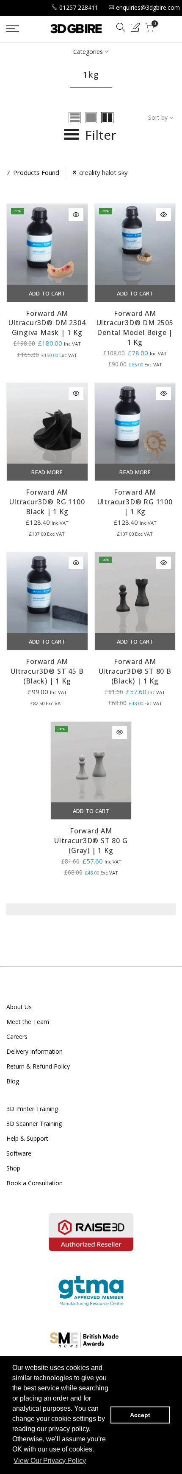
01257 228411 (78, 7)
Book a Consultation (34, 1183)
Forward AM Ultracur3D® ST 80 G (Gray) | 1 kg (90, 840)
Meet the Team (27, 1022)
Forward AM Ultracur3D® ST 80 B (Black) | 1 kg (135, 671)
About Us (19, 1007)
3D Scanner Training (34, 1124)
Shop (13, 1168)
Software (18, 1153)
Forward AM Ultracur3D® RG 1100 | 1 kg (135, 501)
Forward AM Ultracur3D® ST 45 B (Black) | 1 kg (47, 671)
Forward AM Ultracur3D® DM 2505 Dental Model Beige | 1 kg (135, 328)
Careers (17, 1036)
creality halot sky (103, 172)
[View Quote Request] (135, 29)
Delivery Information (34, 1051)
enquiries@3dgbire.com (148, 7)
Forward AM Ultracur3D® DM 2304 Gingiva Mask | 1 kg (46, 323)
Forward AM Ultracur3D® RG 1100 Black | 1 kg (47, 501)
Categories (88, 52)
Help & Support (27, 1138)
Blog (12, 1081)
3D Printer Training (32, 1109)
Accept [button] (140, 1415)
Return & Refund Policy (38, 1066)
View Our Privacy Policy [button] (50, 1460)
